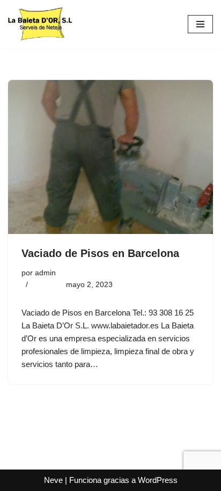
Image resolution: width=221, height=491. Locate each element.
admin (45, 273)
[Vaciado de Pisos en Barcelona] (110, 157)
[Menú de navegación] (200, 24)
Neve (53, 480)
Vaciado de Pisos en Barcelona (100, 253)
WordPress (158, 480)
